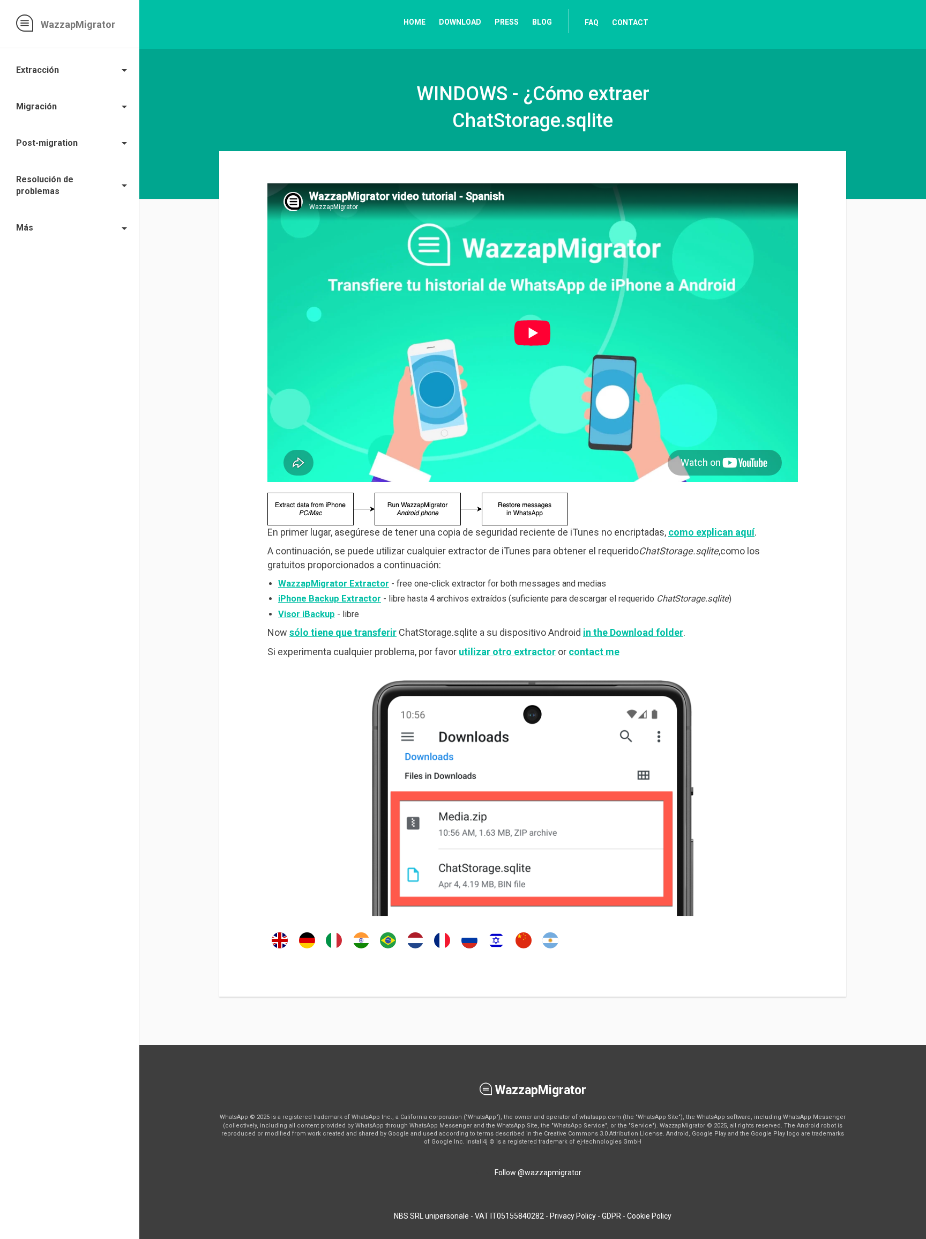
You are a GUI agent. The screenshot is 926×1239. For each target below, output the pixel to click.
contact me (594, 651)
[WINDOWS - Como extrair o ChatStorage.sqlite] (388, 948)
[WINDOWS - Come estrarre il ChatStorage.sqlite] (334, 948)
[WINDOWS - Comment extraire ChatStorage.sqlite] (442, 948)
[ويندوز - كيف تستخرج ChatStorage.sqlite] (550, 948)
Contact (630, 22)
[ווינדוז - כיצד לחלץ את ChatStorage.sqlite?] (496, 948)
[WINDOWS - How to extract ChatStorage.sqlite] (280, 948)
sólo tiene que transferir (343, 632)
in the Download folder (633, 632)
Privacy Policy (573, 1216)
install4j (477, 1141)
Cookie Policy (649, 1216)
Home (414, 22)
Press (507, 22)
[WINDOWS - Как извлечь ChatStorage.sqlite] (469, 948)
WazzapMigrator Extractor (333, 583)
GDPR (611, 1216)
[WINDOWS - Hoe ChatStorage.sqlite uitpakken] (415, 948)
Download (460, 22)
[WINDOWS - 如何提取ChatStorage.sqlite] (524, 948)
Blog (542, 22)
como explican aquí (711, 532)
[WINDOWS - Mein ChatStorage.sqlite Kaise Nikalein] (361, 948)
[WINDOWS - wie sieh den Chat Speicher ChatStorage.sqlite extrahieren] (307, 948)
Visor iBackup (306, 614)
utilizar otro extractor (507, 651)
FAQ (592, 22)
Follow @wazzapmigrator (538, 1172)
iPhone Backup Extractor (329, 598)
